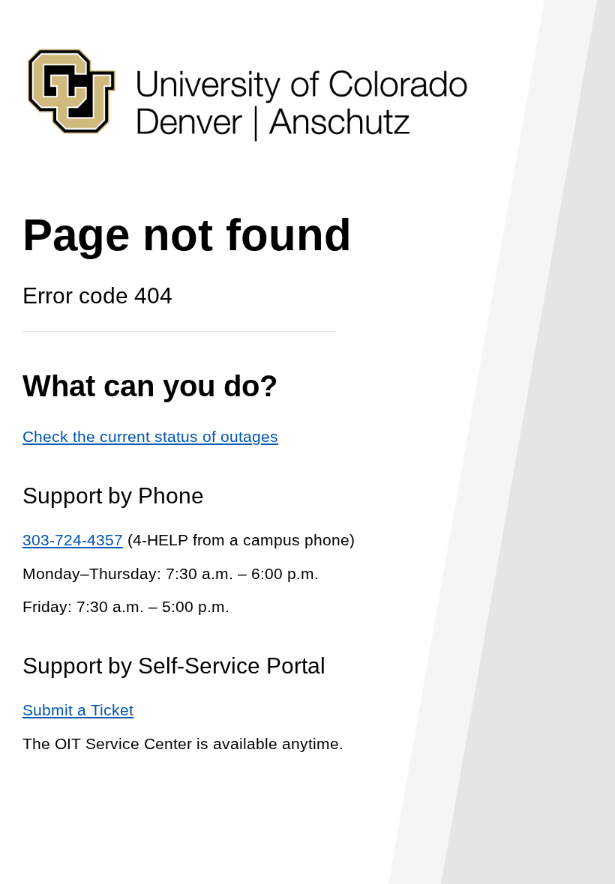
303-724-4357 (72, 539)
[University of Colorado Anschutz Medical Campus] (247, 169)
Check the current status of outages (150, 436)
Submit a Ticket (78, 709)
